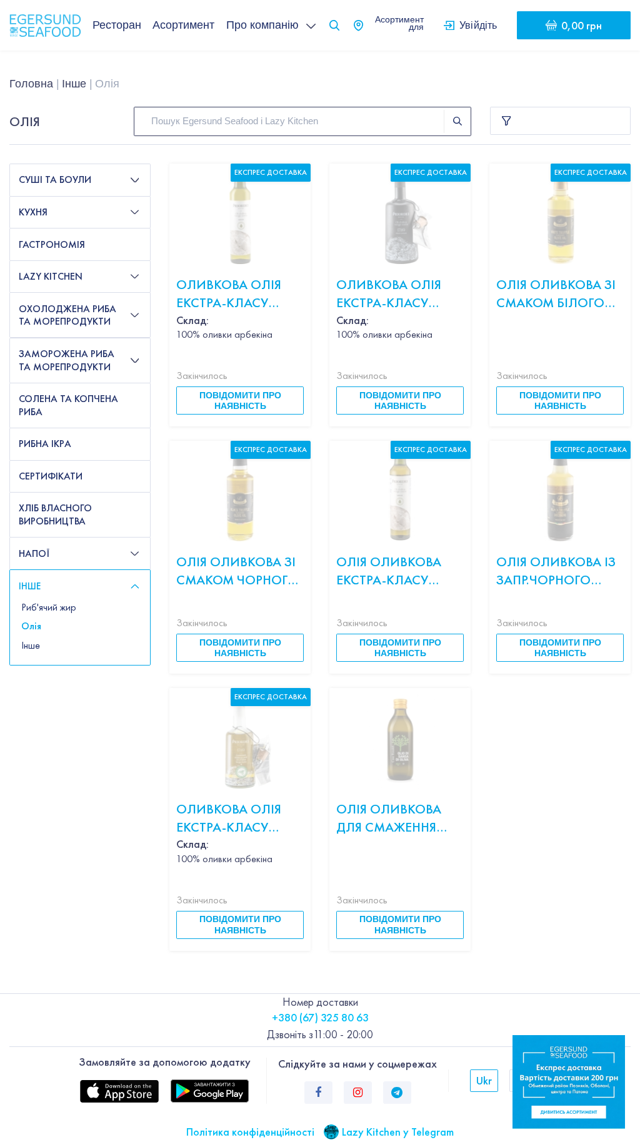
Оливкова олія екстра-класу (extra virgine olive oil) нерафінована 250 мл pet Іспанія (237, 294)
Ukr (484, 1080)
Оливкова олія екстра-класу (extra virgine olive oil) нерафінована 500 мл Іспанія (397, 294)
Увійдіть (478, 25)
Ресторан (116, 25)
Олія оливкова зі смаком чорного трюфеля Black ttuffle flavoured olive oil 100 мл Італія (237, 571)
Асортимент (183, 25)
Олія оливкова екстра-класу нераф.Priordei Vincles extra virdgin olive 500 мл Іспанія (394, 571)
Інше (74, 83)
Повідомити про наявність (240, 400)
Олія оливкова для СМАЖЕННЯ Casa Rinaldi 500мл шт (388, 818)
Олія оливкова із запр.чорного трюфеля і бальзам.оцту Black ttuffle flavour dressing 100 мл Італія (556, 571)
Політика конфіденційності (250, 1131)
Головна (31, 83)
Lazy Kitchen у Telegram (398, 1131)
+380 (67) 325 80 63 (320, 1017)
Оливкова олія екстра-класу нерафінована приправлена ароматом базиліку (228, 818)
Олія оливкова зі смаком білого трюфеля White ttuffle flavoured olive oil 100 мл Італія (557, 294)
